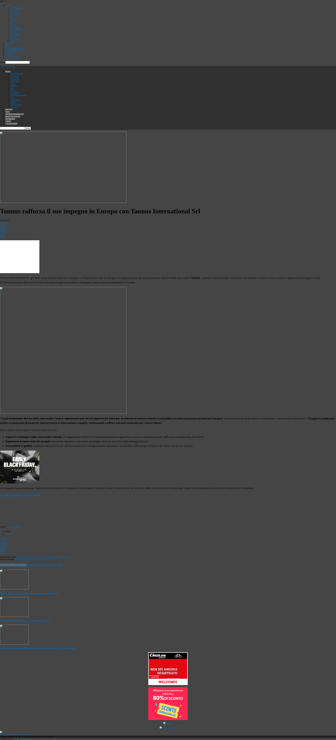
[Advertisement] (49, 513)
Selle (12, 31)
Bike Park (14, 15)
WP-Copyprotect (26, 739)
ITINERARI (10, 53)
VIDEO (8, 55)
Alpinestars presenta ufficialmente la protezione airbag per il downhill (37, 648)
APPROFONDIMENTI (15, 48)
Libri (12, 22)
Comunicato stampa (13, 527)
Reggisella (14, 27)
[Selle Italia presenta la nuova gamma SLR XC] (14, 616)
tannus (7, 534)
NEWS (8, 5)
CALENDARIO (12, 58)
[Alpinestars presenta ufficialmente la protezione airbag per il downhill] (14, 644)
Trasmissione (15, 39)
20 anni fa (14, 41)
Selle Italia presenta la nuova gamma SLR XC (25, 620)
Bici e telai (14, 13)
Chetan (16, 739)
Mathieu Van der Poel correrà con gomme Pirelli (34, 559)
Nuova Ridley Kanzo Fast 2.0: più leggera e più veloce (29, 593)
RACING (9, 43)
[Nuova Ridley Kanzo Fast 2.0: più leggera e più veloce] (14, 589)
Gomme (13, 20)
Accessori (14, 10)
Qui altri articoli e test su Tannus (20, 495)
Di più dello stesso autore (45, 565)
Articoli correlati (13, 565)
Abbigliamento (16, 8)
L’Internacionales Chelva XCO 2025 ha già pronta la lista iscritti (42, 557)
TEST (7, 46)
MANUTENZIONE (13, 50)
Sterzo (13, 36)
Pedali (13, 24)
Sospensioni (15, 34)
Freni (12, 17)
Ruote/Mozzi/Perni (18, 29)
